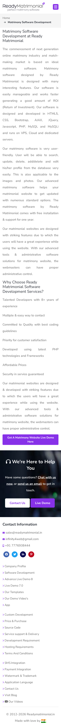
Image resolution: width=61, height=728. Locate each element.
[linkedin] (23, 554)
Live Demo (42, 503)
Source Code (12, 628)
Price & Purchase (15, 621)
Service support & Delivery (21, 634)
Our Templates (14, 592)
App (7, 605)
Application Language (18, 682)
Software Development (19, 573)
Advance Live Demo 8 (18, 579)
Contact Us (17, 503)
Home (6, 18)
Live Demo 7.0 (13, 586)
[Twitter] (15, 554)
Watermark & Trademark (20, 676)
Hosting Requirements (19, 647)
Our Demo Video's (16, 598)
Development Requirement (22, 640)
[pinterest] (31, 554)
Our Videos (15, 702)
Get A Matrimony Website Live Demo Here (30, 440)
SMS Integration (14, 663)
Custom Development (18, 615)
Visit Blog (10, 695)
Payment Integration (17, 669)
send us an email (30, 484)
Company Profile (15, 566)
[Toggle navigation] (55, 7)
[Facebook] (6, 554)
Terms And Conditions (18, 653)
